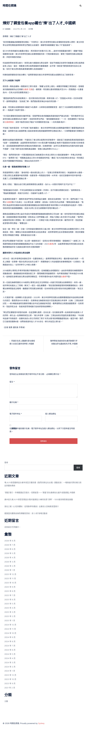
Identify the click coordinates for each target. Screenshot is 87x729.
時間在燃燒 (9, 5)
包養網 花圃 (27, 89)
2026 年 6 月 (9, 549)
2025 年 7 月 (9, 595)
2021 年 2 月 (9, 688)
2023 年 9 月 (9, 683)
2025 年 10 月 (10, 583)
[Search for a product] (80, 6)
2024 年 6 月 (9, 650)
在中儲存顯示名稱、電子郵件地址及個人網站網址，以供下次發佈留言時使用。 (42, 430)
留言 (12, 382)
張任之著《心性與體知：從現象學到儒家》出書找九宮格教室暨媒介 (31, 506)
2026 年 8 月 (9, 541)
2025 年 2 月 (9, 616)
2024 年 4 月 (9, 658)
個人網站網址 (50, 414)
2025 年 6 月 (9, 599)
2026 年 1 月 (9, 570)
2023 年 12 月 (10, 675)
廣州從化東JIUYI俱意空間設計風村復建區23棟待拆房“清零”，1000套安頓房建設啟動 (38, 499)
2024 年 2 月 (9, 667)
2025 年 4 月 (9, 608)
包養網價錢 (9, 122)
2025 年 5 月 (9, 604)
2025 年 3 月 (9, 612)
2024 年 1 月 (9, 671)
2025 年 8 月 (9, 591)
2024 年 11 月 (10, 629)
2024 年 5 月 (9, 654)
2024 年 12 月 (10, 625)
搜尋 (6, 462)
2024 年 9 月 (9, 637)
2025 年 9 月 (9, 587)
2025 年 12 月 (10, 574)
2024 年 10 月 (10, 633)
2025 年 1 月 (9, 620)
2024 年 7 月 (9, 646)
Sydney (41, 723)
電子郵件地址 (16, 414)
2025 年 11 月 (10, 578)
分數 (6, 701)
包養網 (9, 202)
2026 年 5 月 (9, 553)
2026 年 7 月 (9, 545)
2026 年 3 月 (9, 562)
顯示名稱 (14, 402)
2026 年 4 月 (9, 557)
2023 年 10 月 (10, 679)
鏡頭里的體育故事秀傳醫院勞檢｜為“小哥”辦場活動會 (25, 513)
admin (7, 29)
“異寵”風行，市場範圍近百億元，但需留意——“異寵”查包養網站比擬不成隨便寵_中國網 (39, 492)
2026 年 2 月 (9, 566)
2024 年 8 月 (9, 641)
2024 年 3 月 (9, 662)
